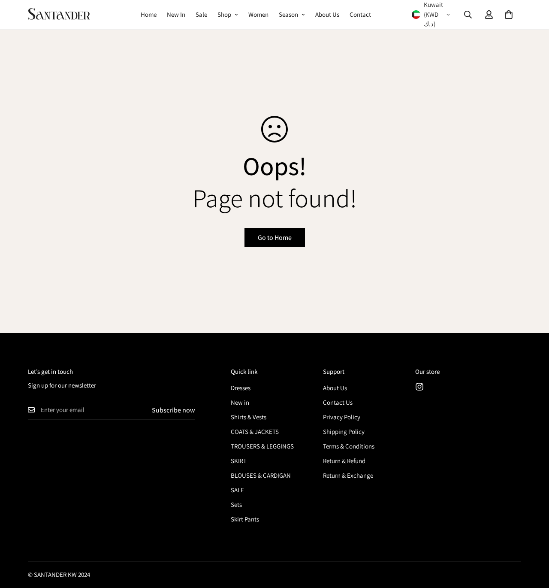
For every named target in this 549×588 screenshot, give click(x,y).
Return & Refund (344, 461)
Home (149, 14)
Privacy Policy (341, 417)
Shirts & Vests (248, 417)
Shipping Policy (344, 431)
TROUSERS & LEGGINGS (262, 446)
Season (288, 14)
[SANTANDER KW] (59, 14)
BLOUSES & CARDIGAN (261, 475)
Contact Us (338, 402)
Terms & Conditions (348, 446)
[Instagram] (419, 386)
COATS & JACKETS (255, 431)
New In (176, 14)
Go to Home (275, 237)
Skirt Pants (245, 519)
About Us (327, 14)
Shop (224, 14)
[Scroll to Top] (532, 541)
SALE (237, 490)
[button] (509, 14)
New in (240, 402)
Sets (236, 504)
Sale (201, 14)
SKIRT (239, 461)
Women (258, 14)
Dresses (240, 388)
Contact (360, 14)
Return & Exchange (348, 475)
